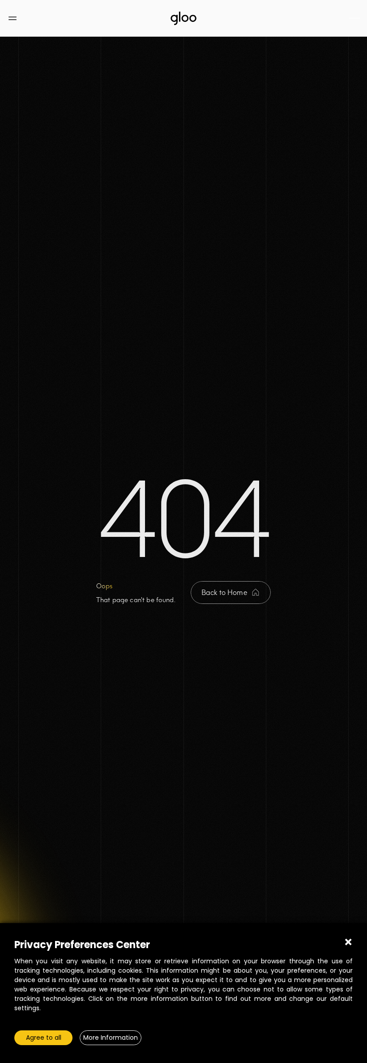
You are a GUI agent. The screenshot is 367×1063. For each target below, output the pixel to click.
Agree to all (43, 1037)
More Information (110, 1037)
